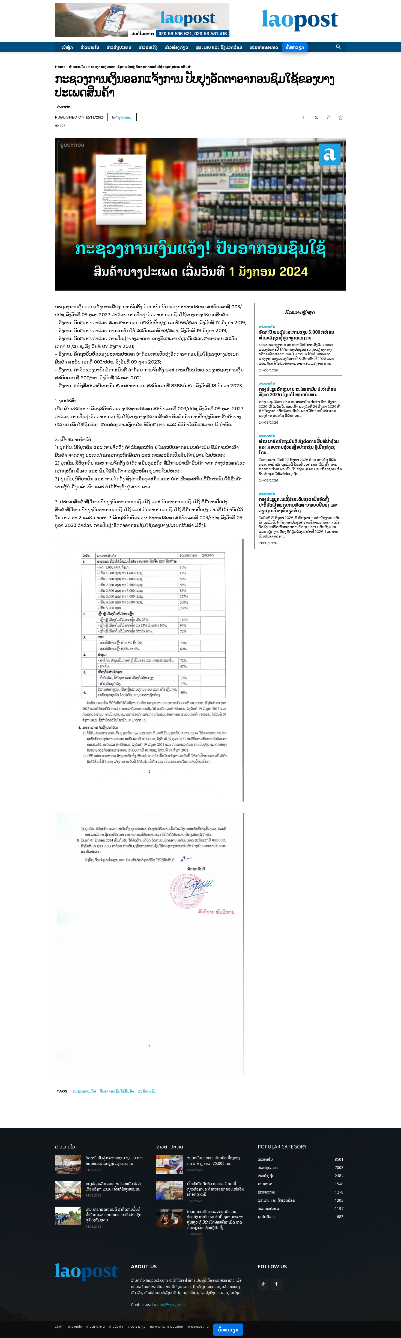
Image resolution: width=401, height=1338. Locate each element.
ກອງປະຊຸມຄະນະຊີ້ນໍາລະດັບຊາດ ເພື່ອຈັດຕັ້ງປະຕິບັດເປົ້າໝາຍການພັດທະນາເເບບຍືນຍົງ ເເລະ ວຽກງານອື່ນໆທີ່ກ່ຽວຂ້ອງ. (298, 504)
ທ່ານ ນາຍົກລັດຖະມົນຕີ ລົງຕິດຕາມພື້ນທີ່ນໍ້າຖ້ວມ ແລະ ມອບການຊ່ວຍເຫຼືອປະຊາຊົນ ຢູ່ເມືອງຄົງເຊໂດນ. (299, 447)
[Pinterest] (328, 117)
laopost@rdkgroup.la (170, 1304)
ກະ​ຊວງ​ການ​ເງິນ (84, 1091)
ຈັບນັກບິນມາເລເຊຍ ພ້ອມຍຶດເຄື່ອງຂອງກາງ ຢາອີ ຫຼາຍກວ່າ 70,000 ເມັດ (213, 1160)
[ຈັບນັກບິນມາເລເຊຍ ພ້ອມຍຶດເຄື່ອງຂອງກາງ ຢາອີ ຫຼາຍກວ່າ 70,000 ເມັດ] (169, 1164)
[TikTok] (263, 1284)
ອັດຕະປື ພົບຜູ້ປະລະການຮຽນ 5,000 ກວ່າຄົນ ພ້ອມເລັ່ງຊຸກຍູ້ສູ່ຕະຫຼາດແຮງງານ (296, 335)
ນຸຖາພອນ (124, 117)
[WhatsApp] (340, 117)
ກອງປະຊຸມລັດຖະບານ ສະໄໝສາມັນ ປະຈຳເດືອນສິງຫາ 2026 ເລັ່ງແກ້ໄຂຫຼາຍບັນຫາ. (297, 392)
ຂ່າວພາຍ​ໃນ (77, 66)
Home (60, 66)
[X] (315, 117)
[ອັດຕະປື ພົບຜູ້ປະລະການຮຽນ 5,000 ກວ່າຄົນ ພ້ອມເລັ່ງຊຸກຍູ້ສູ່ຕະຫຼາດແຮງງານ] (68, 1164)
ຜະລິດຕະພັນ (147, 1091)
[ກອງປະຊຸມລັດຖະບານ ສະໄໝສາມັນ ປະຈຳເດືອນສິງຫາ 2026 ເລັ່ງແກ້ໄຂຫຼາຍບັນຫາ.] (68, 1190)
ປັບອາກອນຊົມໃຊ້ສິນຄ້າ (117, 1091)
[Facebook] (303, 117)
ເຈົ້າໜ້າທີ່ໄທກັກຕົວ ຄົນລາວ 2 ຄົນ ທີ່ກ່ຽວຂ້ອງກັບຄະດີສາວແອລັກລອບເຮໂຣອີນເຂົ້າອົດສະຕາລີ (215, 1189)
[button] (338, 47)
